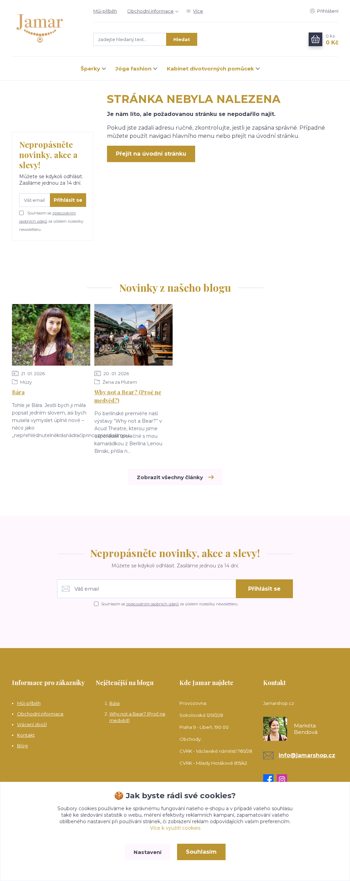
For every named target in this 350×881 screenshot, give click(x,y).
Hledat (181, 39)
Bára (18, 392)
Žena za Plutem (119, 382)
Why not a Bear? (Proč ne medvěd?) (127, 396)
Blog (22, 745)
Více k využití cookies (175, 828)
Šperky (90, 68)
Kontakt (26, 735)
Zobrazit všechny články (170, 477)
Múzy (25, 382)
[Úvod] (46, 28)
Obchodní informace (150, 11)
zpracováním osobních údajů (152, 604)
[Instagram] (284, 779)
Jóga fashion (133, 68)
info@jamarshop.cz (307, 755)
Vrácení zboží (32, 724)
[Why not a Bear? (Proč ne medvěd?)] (133, 335)
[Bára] (51, 335)
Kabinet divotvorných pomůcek (210, 68)
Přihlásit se (68, 200)
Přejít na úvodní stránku (151, 153)
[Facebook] (270, 779)
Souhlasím (201, 852)
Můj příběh (105, 11)
